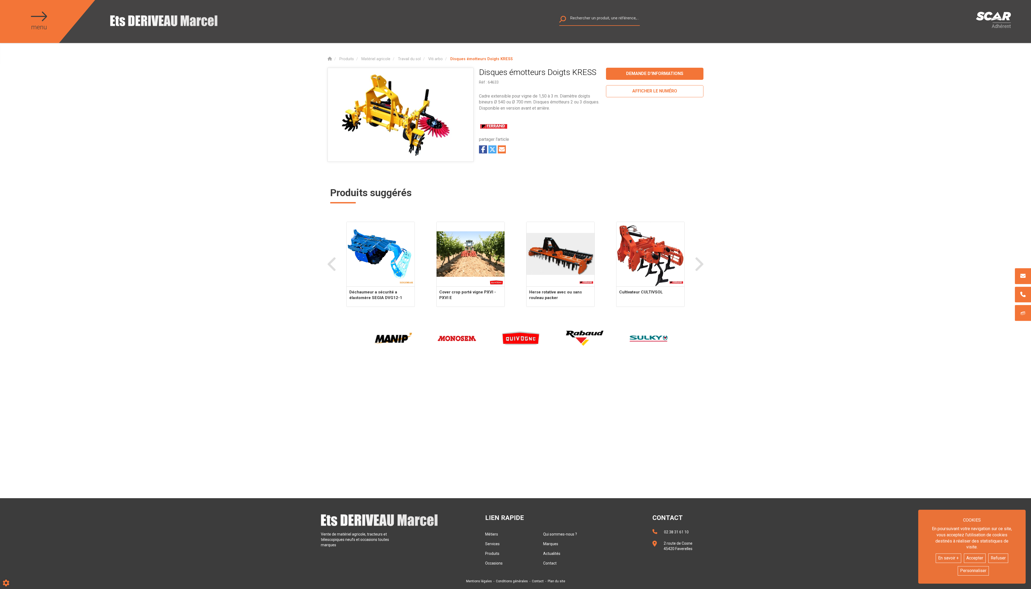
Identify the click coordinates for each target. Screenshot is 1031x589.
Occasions (494, 563)
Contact (550, 563)
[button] (481, 59)
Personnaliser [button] (973, 570)
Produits (492, 553)
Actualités (551, 553)
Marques (550, 544)
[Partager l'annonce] (502, 149)
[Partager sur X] (492, 149)
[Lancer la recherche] (562, 20)
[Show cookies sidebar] (6, 583)
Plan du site (556, 581)
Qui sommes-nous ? (560, 534)
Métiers (491, 534)
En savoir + (948, 558)
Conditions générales (512, 581)
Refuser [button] (998, 558)
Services (492, 544)
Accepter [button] (974, 558)
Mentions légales (479, 581)
